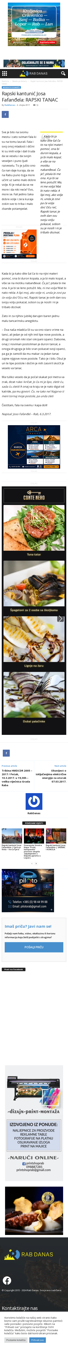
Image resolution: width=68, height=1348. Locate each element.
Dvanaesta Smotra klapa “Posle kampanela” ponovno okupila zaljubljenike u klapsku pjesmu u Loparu (33, 851)
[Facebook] (5, 114)
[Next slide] (60, 618)
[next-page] (36, 863)
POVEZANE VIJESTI (34, 823)
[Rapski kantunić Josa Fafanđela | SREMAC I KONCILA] (56, 836)
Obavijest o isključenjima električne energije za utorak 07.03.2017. (51, 776)
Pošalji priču (34, 947)
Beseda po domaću (19, 81)
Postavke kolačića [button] (15, 1340)
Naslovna (5, 81)
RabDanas (10, 105)
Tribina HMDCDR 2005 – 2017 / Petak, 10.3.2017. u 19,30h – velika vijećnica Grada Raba (17, 778)
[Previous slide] (7, 618)
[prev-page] (32, 863)
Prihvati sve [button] (37, 1340)
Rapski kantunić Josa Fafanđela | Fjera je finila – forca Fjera (11, 847)
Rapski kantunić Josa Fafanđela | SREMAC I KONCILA (55, 847)
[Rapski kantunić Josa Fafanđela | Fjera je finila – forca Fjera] (12, 836)
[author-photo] (34, 801)
